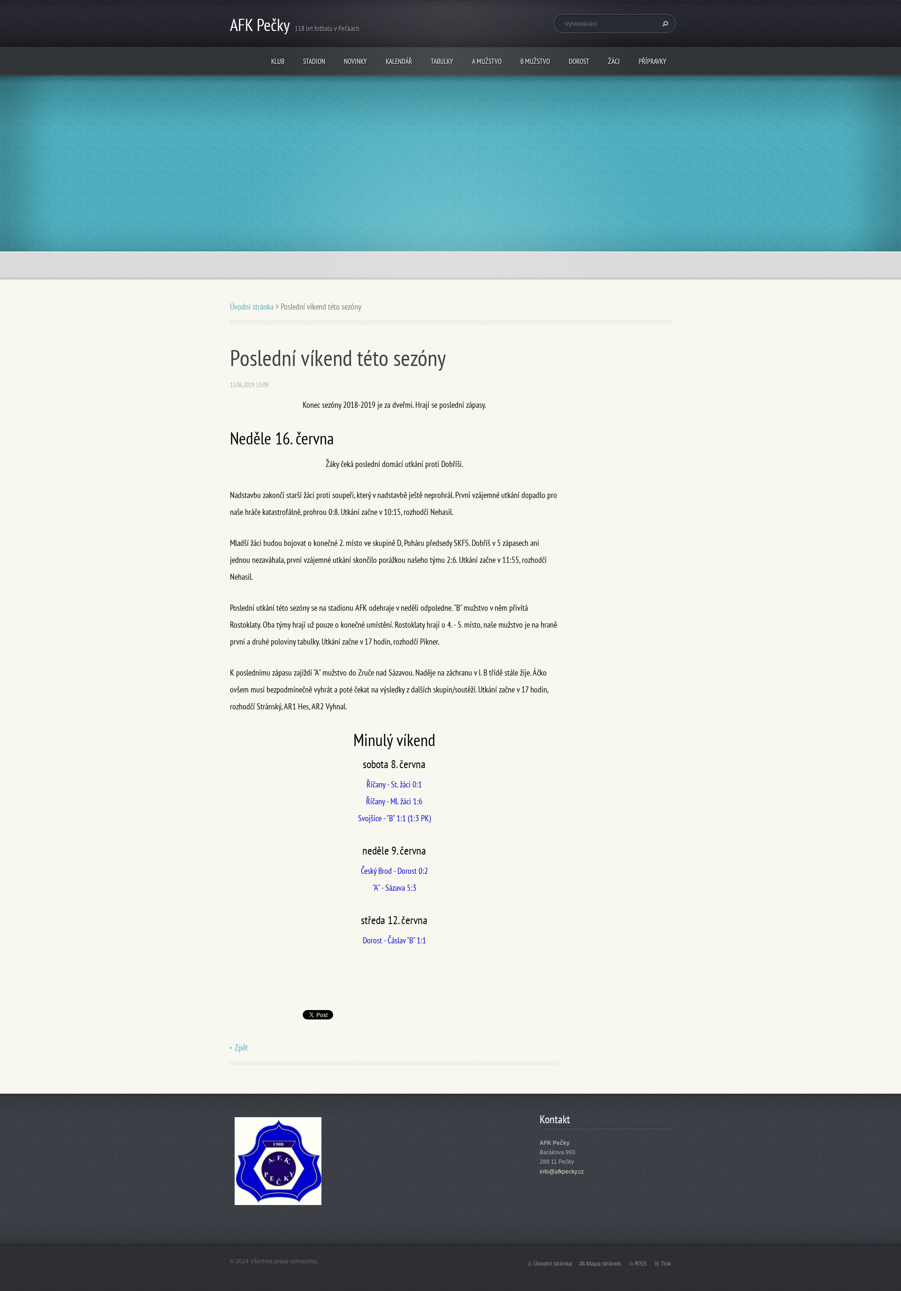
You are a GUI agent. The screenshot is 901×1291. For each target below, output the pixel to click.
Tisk (666, 1263)
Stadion (314, 61)
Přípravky (652, 61)
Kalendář (399, 61)
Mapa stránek (603, 1263)
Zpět (241, 1047)
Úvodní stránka (252, 306)
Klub (277, 61)
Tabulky (442, 61)
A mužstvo (487, 61)
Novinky (355, 61)
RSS (641, 1263)
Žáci (614, 61)
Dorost (579, 61)
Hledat (664, 23)
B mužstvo (535, 61)
